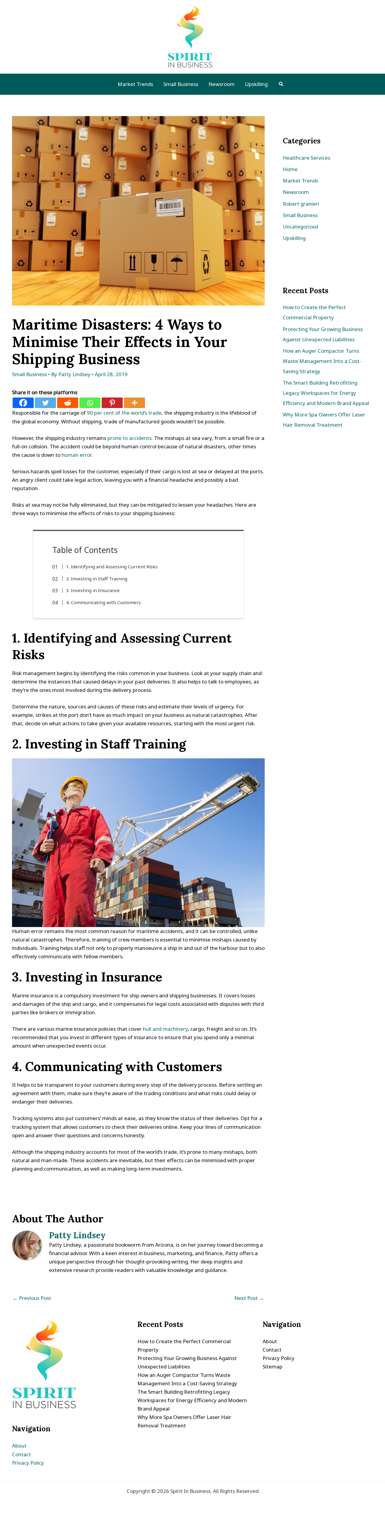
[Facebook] (23, 403)
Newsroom (296, 192)
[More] (134, 403)
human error (76, 454)
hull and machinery (165, 1028)
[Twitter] (45, 403)
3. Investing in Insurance (93, 590)
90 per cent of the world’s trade (124, 412)
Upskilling (294, 238)
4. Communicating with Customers (103, 602)
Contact (21, 1454)
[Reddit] (67, 403)
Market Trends (300, 180)
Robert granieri (301, 203)
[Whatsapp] (89, 403)
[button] (281, 84)
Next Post (249, 1297)
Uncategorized (300, 226)
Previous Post (32, 1297)
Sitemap (272, 1366)
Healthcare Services (306, 157)
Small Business (29, 374)
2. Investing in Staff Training (96, 579)
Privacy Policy (28, 1462)
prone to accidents (129, 438)
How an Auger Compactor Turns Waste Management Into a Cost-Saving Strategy (322, 361)
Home (290, 169)
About (19, 1445)
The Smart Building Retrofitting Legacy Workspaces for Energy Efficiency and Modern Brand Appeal (326, 393)
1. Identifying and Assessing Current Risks (112, 567)
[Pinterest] (112, 403)
